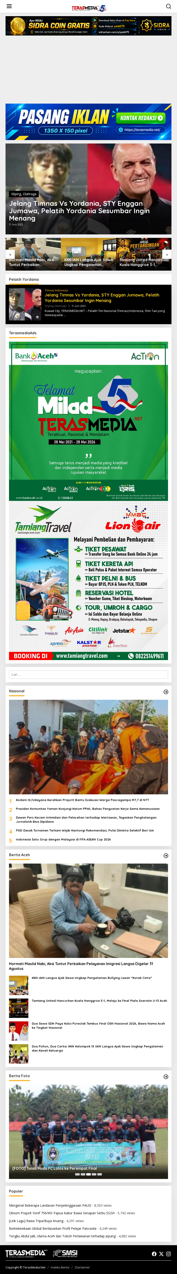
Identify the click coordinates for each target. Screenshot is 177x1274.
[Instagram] (168, 1254)
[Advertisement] (88, 71)
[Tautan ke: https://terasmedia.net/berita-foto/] (166, 1077)
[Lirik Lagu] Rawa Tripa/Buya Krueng (36, 1221)
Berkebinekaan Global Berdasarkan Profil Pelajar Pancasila (52, 1228)
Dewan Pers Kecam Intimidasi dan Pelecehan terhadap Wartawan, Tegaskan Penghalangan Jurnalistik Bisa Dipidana (86, 819)
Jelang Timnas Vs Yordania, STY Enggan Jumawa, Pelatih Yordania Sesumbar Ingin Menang (79, 211)
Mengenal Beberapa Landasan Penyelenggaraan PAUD (50, 1205)
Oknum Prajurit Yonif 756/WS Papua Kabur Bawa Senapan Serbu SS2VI (62, 1213)
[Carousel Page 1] (77, 1174)
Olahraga (29, 194)
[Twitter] (161, 1254)
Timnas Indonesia (56, 290)
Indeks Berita (60, 1267)
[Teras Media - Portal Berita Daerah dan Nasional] (89, 8)
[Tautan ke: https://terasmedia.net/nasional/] (166, 692)
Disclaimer (82, 1267)
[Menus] (9, 6)
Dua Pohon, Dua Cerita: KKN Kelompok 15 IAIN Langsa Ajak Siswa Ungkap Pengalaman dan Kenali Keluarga (97, 1048)
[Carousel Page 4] (94, 1174)
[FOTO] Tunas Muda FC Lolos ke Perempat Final (54, 1168)
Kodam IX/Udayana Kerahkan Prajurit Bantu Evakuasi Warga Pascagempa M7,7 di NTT (82, 800)
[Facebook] (154, 1254)
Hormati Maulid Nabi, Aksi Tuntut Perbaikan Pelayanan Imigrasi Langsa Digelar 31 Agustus (33, 262)
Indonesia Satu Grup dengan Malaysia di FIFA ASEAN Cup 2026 (63, 839)
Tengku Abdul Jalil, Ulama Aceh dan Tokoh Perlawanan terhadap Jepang (62, 1236)
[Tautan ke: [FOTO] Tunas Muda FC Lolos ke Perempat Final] (88, 1132)
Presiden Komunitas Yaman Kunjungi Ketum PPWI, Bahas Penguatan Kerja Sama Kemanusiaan (88, 808)
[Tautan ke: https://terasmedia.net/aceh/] (166, 855)
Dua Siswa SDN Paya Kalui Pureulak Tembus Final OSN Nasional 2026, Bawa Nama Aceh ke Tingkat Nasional (98, 1025)
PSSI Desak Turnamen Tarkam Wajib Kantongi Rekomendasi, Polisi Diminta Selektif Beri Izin (85, 830)
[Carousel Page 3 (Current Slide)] (88, 1174)
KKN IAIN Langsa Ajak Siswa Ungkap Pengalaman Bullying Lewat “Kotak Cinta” (88, 262)
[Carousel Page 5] (99, 1174)
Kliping (16, 194)
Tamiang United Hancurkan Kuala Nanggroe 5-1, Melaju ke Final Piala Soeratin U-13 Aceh (144, 262)
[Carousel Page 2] (83, 1174)
